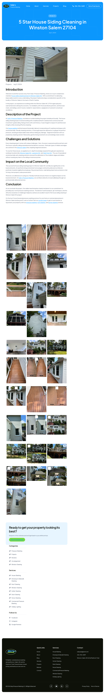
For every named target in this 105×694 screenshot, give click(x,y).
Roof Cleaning (15, 584)
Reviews (14, 558)
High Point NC (47, 153)
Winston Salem (21, 147)
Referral (39, 667)
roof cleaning (41, 202)
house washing (12, 128)
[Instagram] (67, 686)
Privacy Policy (86, 686)
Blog (64, 6)
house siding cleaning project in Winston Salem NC (27, 96)
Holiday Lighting (16, 607)
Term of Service (95, 686)
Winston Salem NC (25, 153)
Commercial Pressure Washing (61, 670)
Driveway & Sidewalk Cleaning (61, 655)
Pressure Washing (16, 551)
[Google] (61, 686)
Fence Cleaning (16, 598)
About (36, 6)
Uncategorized (15, 561)
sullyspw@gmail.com (83, 651)
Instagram (14, 621)
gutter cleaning (53, 202)
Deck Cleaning (15, 594)
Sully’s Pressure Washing (14, 118)
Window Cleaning (16, 564)
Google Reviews (16, 624)
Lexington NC (36, 153)
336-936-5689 (81, 655)
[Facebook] (51, 686)
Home (28, 6)
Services (46, 6)
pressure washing (31, 202)
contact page (42, 200)
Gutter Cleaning (16, 591)
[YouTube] (56, 686)
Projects (56, 6)
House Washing (16, 575)
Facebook (14, 618)
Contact (39, 670)
